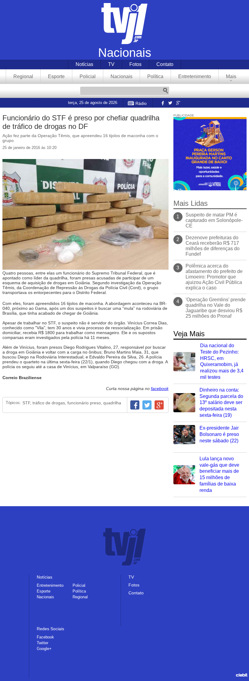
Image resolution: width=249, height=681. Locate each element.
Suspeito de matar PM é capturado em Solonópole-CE (214, 220)
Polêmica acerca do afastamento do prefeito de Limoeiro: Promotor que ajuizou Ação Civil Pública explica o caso (214, 276)
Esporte (56, 76)
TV (111, 64)
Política (155, 76)
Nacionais (121, 76)
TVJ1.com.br (124, 23)
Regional (23, 76)
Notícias (84, 64)
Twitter (170, 103)
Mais (231, 76)
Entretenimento (194, 76)
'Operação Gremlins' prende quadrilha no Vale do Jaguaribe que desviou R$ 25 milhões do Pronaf (216, 308)
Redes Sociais (50, 628)
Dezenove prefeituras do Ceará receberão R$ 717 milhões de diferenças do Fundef (213, 246)
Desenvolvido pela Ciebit (241, 674)
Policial (88, 76)
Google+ (178, 103)
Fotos (135, 64)
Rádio (141, 103)
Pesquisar (165, 91)
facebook (160, 388)
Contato (164, 64)
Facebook (162, 103)
